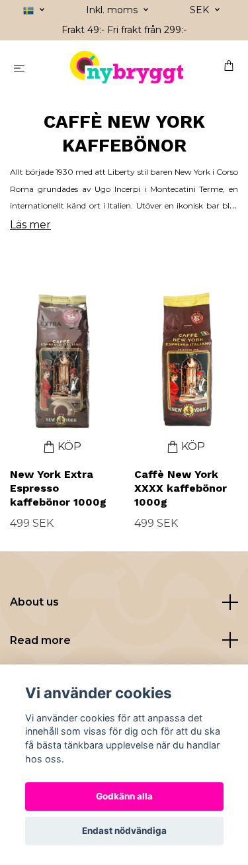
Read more (40, 640)
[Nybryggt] (126, 67)
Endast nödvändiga (124, 830)
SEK (201, 10)
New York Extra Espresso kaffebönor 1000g (58, 488)
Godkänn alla (124, 796)
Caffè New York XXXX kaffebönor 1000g (180, 488)
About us (34, 602)
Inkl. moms (113, 10)
